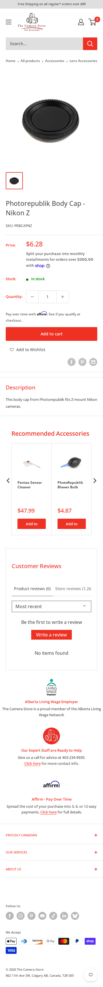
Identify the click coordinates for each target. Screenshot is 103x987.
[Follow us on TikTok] (53, 916)
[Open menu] (8, 22)
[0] (92, 22)
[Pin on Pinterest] (82, 362)
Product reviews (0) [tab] (32, 588)
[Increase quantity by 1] (63, 297)
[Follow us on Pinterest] (31, 916)
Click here (32, 763)
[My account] (81, 22)
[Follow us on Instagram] (21, 916)
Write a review (51, 635)
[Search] (90, 43)
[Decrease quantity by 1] (32, 297)
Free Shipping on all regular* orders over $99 (52, 4)
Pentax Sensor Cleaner (29, 484)
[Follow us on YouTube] (42, 916)
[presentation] (8, 480)
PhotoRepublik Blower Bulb (70, 484)
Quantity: (14, 296)
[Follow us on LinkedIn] (64, 916)
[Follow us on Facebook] (10, 916)
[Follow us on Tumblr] (75, 916)
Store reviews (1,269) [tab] (75, 588)
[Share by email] (93, 362)
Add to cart (52, 334)
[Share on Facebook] (72, 362)
